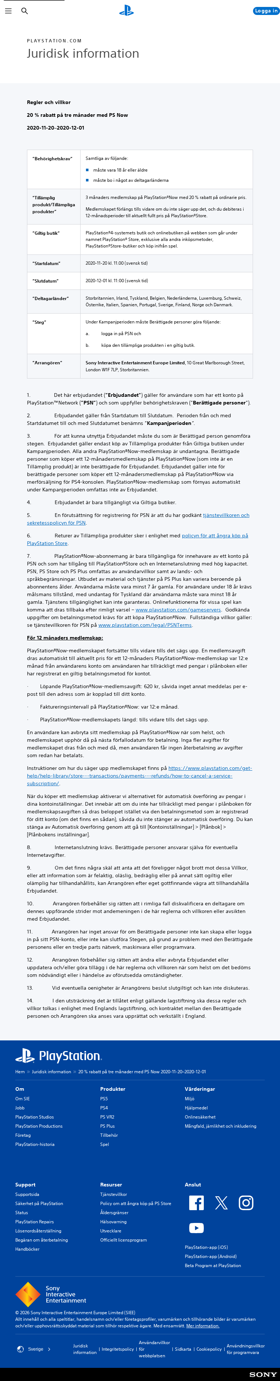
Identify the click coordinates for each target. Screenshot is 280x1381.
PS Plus (107, 1126)
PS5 (104, 1099)
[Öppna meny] (8, 11)
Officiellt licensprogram (123, 1240)
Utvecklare (110, 1231)
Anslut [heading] (193, 1184)
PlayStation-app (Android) (211, 1256)
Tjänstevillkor (113, 1194)
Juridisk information (51, 1072)
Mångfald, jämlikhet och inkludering (220, 1126)
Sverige (35, 1349)
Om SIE (22, 1099)
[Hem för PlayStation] (126, 11)
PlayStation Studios (34, 1117)
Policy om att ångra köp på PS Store (135, 1203)
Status (21, 1212)
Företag (23, 1135)
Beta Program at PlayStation (213, 1265)
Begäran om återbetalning (41, 1240)
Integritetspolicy (118, 1349)
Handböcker (27, 1249)
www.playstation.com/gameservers (178, 609)
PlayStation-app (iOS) (206, 1247)
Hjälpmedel (196, 1108)
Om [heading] (19, 1089)
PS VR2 (107, 1117)
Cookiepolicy (209, 1349)
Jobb (19, 1108)
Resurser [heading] (111, 1184)
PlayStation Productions (39, 1126)
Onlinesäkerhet (200, 1117)
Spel (104, 1144)
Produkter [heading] (112, 1089)
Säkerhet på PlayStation (39, 1203)
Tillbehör (109, 1135)
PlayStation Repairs (34, 1222)
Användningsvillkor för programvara (246, 1349)
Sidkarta (183, 1349)
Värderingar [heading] (200, 1089)
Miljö (189, 1099)
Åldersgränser (114, 1212)
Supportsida (27, 1194)
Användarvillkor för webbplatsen (154, 1349)
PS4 (104, 1108)
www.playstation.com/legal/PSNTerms (145, 625)
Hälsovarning (113, 1222)
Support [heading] (25, 1184)
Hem (20, 1072)
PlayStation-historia (35, 1144)
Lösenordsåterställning (38, 1231)
